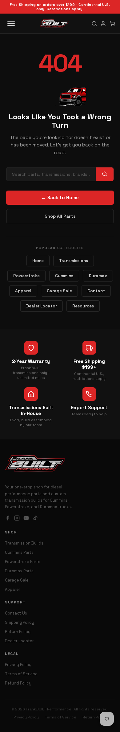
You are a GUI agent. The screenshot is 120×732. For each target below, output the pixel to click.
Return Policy (17, 631)
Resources (83, 306)
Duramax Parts (19, 571)
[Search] (94, 24)
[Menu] (11, 23)
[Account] (103, 24)
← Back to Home (60, 197)
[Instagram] (17, 518)
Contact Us (16, 613)
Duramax (98, 275)
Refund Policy (18, 683)
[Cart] (112, 24)
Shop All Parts (60, 216)
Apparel (23, 291)
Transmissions (73, 260)
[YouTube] (26, 518)
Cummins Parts (19, 552)
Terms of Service (21, 673)
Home (38, 260)
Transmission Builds (24, 543)
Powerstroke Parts (22, 561)
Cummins (64, 275)
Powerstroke (26, 275)
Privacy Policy (18, 664)
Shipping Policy (19, 622)
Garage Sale (59, 291)
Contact (96, 291)
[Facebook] (7, 518)
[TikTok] (35, 518)
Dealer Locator (41, 306)
